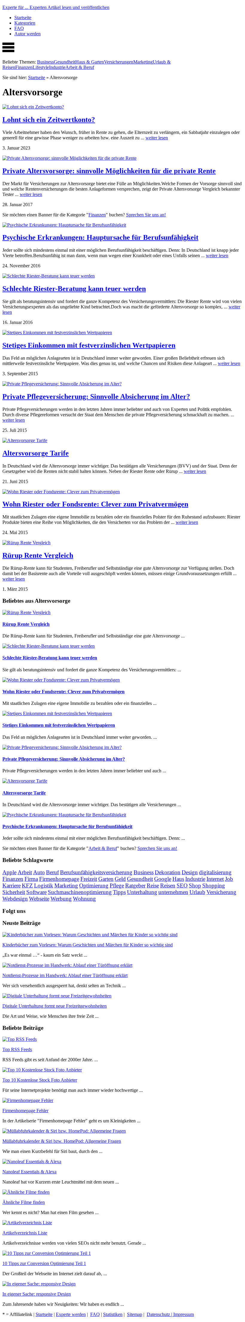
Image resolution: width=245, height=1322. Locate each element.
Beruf (52, 872)
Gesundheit (64, 61)
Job (229, 879)
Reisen (167, 885)
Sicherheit (13, 892)
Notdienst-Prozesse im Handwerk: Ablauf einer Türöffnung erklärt (65, 975)
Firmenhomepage (59, 879)
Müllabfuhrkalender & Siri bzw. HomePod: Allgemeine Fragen (61, 1141)
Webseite (39, 899)
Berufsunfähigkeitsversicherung (96, 872)
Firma (31, 879)
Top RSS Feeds (17, 1049)
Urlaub (197, 892)
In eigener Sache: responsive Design (36, 1294)
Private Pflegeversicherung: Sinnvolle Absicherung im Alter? (96, 396)
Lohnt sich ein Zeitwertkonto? (48, 119)
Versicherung (221, 892)
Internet (215, 879)
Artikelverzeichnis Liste (24, 1232)
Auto (39, 872)
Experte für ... (55, 7)
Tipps (119, 892)
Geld (120, 879)
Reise (153, 885)
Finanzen (24, 67)
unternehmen (173, 892)
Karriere (11, 885)
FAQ (19, 28)
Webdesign (15, 899)
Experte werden (71, 1314)
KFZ (27, 885)
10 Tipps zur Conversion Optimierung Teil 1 (44, 1263)
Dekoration (167, 872)
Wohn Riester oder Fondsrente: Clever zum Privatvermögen (95, 504)
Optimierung (93, 885)
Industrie (57, 67)
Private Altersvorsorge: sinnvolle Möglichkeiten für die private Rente (109, 171)
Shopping (213, 885)
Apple (9, 872)
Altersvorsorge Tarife (35, 453)
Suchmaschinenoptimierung (80, 892)
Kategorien (24, 22)
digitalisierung (215, 872)
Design (190, 872)
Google (162, 879)
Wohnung (84, 899)
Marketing (143, 61)
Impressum (183, 1314)
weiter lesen (157, 137)
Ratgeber (135, 885)
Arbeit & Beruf (79, 67)
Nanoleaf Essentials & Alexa (29, 1171)
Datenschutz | (160, 1314)
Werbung (61, 899)
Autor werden (27, 33)
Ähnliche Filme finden (23, 1202)
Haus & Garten (89, 61)
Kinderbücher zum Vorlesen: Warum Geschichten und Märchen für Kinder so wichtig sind (87, 944)
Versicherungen (118, 61)
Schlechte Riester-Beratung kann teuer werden (74, 289)
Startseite (22, 17)
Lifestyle (41, 67)
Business (45, 61)
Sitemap (134, 1314)
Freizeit (88, 879)
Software (36, 892)
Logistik (43, 885)
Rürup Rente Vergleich (37, 555)
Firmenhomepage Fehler (25, 1110)
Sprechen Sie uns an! (146, 214)
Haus (178, 879)
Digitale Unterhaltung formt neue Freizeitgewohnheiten (54, 1006)
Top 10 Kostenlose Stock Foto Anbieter (39, 1080)
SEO (182, 885)
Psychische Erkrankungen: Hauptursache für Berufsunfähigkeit (100, 237)
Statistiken (112, 1314)
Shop (195, 885)
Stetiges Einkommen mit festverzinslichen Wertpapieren (88, 345)
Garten (106, 879)
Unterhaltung (142, 892)
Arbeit (25, 872)
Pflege (117, 885)
